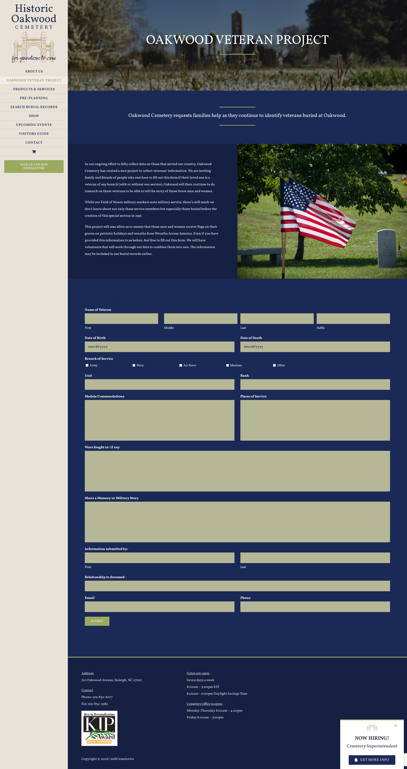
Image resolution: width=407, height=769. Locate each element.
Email (90, 598)
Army (94, 365)
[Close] (396, 725)
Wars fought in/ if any (102, 447)
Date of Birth (95, 338)
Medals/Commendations (104, 396)
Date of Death (251, 338)
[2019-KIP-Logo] (99, 712)
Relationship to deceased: (106, 577)
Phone (245, 598)
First (88, 328)
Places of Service (253, 396)
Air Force (189, 365)
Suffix (321, 328)
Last (243, 328)
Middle (169, 328)
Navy (140, 365)
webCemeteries (122, 759)
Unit (88, 375)
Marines (236, 365)
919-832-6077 (103, 697)
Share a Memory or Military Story (112, 498)
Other (281, 365)
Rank (244, 375)
